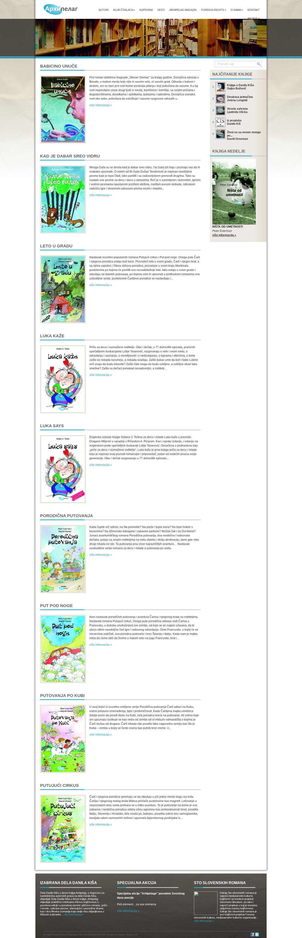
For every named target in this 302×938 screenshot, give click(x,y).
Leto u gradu (56, 246)
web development (88, 934)
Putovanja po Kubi (62, 695)
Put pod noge (56, 605)
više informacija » (100, 105)
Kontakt (253, 9)
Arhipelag (71, 934)
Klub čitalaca (124, 9)
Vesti (161, 9)
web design (107, 934)
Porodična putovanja (66, 515)
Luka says (52, 425)
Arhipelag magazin (183, 9)
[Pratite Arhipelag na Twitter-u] (257, 935)
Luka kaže (52, 336)
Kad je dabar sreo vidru (70, 156)
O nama (237, 9)
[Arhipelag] (61, 9)
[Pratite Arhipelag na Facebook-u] (252, 935)
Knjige (254, 18)
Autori (104, 9)
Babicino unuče (58, 66)
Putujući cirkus (59, 785)
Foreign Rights (213, 9)
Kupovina (146, 9)
